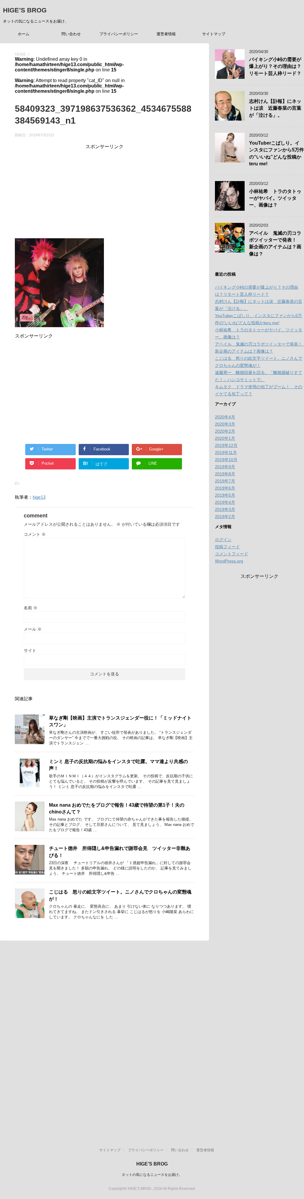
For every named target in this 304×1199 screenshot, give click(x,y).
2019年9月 (225, 466)
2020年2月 (225, 431)
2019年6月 (225, 488)
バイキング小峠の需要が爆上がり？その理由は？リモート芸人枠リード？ (275, 66)
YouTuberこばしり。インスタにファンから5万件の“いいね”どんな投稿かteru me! (276, 153)
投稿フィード (227, 546)
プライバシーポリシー (118, 34)
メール (33, 629)
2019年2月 (225, 516)
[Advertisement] (104, 191)
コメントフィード (231, 553)
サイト (30, 650)
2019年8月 (225, 473)
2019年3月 (225, 509)
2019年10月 (226, 459)
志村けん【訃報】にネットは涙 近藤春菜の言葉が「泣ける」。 (275, 108)
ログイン (223, 539)
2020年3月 (225, 424)
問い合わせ (71, 34)
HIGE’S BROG (25, 10)
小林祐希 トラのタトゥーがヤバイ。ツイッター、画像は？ (275, 198)
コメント (35, 534)
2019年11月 (226, 452)
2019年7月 (225, 481)
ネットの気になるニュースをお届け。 (152, 1175)
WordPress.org (229, 561)
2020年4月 (225, 417)
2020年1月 (225, 438)
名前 (30, 607)
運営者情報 (166, 34)
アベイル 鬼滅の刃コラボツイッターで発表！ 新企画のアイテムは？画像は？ (275, 243)
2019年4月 (225, 502)
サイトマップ (213, 34)
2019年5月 (225, 495)
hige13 (39, 497)
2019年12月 (226, 445)
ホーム (23, 34)
